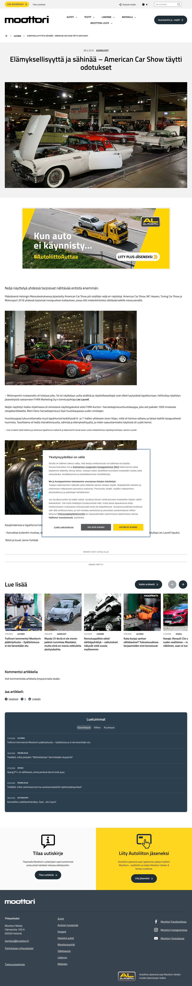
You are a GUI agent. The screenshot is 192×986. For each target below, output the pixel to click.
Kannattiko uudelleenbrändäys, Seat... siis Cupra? (32, 802)
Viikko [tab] (97, 727)
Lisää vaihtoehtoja (64, 527)
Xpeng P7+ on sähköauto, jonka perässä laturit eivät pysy (35, 772)
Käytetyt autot (66, 938)
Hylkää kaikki (96, 527)
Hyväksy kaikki (128, 527)
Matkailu (63, 964)
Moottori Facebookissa (173, 922)
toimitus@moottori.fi (17, 941)
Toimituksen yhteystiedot (19, 948)
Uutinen (17, 35)
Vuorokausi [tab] (84, 727)
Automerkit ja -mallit (169, 20)
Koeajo (179, 633)
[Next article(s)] (183, 584)
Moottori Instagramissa (174, 930)
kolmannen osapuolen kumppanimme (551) (96, 467)
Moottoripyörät (66, 945)
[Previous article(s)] (172, 584)
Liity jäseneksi (142, 878)
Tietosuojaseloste (15, 964)
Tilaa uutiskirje (39, 4)
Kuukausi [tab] (109, 727)
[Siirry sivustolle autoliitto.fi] (127, 976)
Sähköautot (64, 951)
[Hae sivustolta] (178, 4)
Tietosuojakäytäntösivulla (71, 514)
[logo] (27, 22)
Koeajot (62, 932)
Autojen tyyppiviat (68, 925)
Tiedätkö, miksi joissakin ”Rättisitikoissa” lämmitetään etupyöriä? (40, 757)
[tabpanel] (96, 770)
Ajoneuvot (102, 50)
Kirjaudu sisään (129, 4)
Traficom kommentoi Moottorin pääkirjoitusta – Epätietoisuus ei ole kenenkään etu (48, 742)
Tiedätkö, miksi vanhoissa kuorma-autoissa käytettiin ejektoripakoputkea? (44, 787)
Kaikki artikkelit (147, 584)
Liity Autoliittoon (15, 4)
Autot (61, 919)
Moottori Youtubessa (172, 938)
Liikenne (100, 633)
